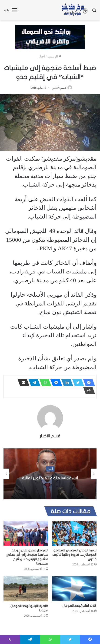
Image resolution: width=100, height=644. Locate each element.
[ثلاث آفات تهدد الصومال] (74, 588)
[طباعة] (87, 390)
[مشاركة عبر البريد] (22, 382)
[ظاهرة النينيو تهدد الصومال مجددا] (25, 588)
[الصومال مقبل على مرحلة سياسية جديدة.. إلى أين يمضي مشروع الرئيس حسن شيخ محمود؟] (25, 533)
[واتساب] (44, 382)
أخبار (42, 56)
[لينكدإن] (65, 382)
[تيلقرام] (33, 382)
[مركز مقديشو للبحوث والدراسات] (74, 10)
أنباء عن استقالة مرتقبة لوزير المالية (50, 478)
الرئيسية (53, 56)
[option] (50, 473)
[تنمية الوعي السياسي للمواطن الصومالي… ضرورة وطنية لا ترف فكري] (74, 533)
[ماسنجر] (55, 382)
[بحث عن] (94, 12)
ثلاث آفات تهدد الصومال (80, 605)
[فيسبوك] (87, 382)
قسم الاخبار (59, 87)
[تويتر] (76, 382)
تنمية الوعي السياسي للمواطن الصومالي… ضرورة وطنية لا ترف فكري (74, 555)
